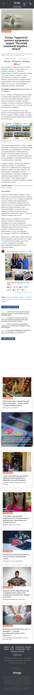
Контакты (27, 658)
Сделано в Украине (17, 651)
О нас (20, 658)
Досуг (12, 649)
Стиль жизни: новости (10, 307)
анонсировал (10, 83)
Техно (28, 649)
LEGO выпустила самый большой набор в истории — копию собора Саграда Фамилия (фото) (15, 313)
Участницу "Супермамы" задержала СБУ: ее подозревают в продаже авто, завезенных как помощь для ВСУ (15, 331)
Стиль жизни (6, 31)
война (16, 299)
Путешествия (20, 649)
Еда (12, 647)
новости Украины (26, 299)
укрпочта (10, 299)
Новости (7, 647)
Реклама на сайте (10, 658)
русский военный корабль (14, 297)
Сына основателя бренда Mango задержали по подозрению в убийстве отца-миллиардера (15, 325)
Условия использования (13, 660)
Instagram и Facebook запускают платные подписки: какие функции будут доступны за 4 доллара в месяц (14, 319)
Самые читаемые (8, 338)
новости (4, 301)
